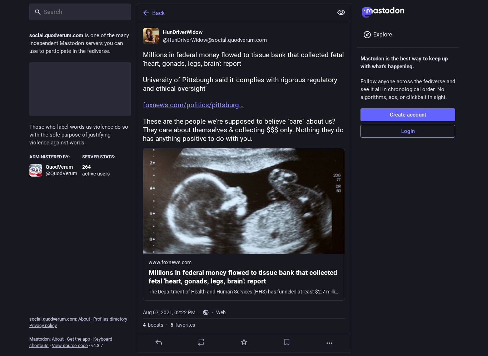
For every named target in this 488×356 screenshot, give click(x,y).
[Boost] (201, 342)
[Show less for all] (341, 12)
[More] (329, 343)
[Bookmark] (287, 342)
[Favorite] (244, 342)
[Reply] (158, 342)
